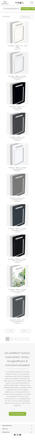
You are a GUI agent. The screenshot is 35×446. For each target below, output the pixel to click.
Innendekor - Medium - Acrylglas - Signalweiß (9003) (17, 168)
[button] (31, 3)
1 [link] (7, 338)
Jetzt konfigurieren (17, 414)
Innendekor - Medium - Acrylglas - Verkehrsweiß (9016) (17, 77)
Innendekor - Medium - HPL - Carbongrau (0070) (17, 320)
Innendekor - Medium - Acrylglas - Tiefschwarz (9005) (17, 259)
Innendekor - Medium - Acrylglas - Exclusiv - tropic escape (17, 290)
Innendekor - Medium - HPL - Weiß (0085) (17, 46)
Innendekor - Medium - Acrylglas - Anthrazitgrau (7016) (17, 229)
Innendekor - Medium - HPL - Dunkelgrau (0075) (17, 199)
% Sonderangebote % (11, 8)
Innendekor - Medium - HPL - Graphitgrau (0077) (17, 138)
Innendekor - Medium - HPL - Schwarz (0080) (17, 107)
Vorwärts (24, 330)
